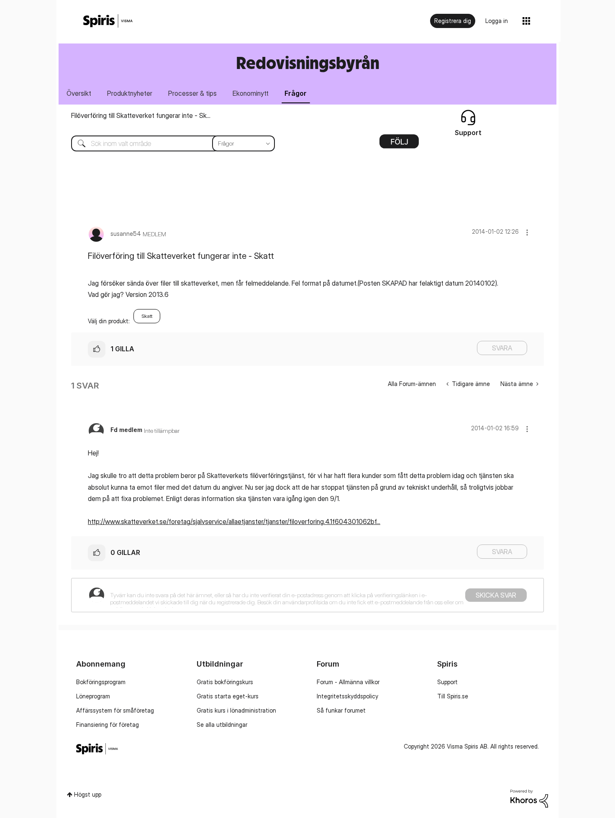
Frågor (295, 93)
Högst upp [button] (87, 794)
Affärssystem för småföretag (115, 710)
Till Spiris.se (452, 696)
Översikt (79, 93)
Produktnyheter (129, 93)
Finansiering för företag (107, 724)
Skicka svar (496, 595)
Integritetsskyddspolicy (347, 696)
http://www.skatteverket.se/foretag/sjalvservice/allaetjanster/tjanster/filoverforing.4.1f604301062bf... (234, 521)
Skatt (146, 316)
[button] (527, 232)
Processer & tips (192, 93)
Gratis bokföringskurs (225, 681)
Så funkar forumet (341, 710)
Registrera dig (452, 20)
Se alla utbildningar (222, 724)
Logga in (496, 20)
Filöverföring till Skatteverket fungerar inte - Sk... (140, 115)
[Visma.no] (108, 21)
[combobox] (166, 143)
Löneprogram (93, 696)
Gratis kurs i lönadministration (236, 710)
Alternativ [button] (399, 144)
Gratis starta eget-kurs (228, 696)
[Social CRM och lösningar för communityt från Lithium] (529, 797)
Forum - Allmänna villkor (348, 681)
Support (447, 681)
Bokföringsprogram (101, 681)
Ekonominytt (251, 93)
